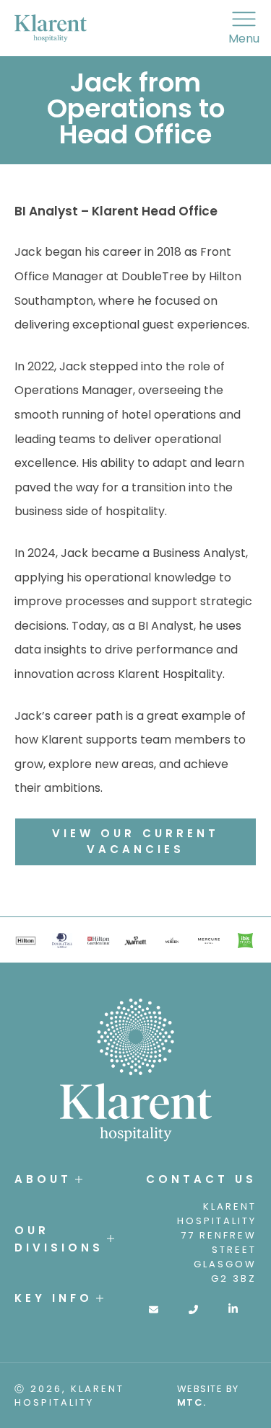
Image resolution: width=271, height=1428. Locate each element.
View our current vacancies (136, 841)
